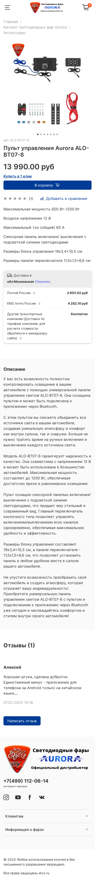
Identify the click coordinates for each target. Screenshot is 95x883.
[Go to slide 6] (54, 134)
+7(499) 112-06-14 (25, 781)
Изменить (43, 281)
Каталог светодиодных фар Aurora (35, 27)
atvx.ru (44, 873)
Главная (10, 21)
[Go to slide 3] (44, 134)
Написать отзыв (22, 721)
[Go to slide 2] (41, 134)
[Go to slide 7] (57, 134)
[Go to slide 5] (50, 134)
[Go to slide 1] (38, 134)
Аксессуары (14, 32)
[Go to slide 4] (47, 134)
